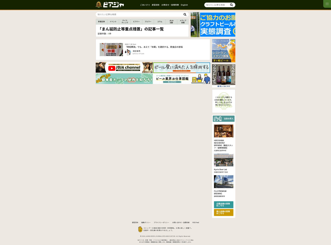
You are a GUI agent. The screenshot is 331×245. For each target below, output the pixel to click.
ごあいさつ (145, 5)
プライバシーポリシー (161, 222)
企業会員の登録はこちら (223, 205)
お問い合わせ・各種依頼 (180, 222)
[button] (211, 34)
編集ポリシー (146, 222)
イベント (113, 22)
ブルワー (148, 22)
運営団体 (156, 5)
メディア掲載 (183, 22)
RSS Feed (196, 222)
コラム (159, 22)
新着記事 (101, 22)
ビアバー (136, 22)
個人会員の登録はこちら (223, 212)
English (184, 5)
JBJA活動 (171, 22)
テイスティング (125, 22)
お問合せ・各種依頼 (170, 5)
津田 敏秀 (136, 51)
